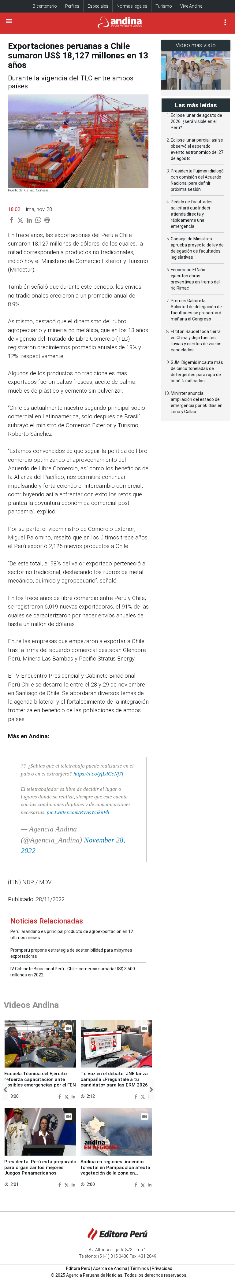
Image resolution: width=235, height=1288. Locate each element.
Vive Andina (191, 6)
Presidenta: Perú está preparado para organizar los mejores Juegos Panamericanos (40, 1167)
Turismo (163, 6)
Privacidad (162, 1268)
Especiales (98, 6)
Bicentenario (45, 6)
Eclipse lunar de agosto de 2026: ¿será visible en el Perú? (196, 121)
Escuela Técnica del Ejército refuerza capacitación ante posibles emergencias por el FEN (40, 1079)
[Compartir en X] (67, 1096)
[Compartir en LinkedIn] (73, 1096)
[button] (5, 1090)
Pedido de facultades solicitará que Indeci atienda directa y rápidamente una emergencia (192, 214)
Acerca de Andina (110, 1268)
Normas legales (132, 6)
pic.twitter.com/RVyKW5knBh (78, 812)
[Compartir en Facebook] (60, 1096)
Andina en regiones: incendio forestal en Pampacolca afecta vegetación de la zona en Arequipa (115, 1170)
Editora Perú (78, 1268)
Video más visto (196, 45)
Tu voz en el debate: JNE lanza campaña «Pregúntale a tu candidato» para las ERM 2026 (114, 1079)
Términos (139, 1268)
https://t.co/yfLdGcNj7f (98, 774)
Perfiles (72, 6)
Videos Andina (31, 1005)
